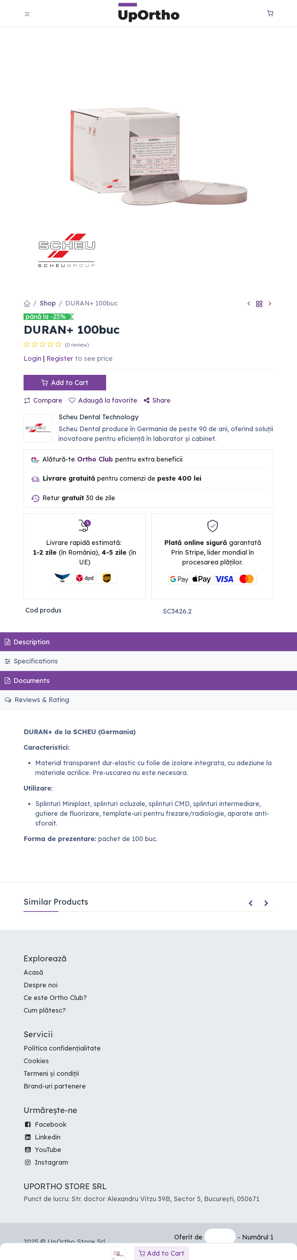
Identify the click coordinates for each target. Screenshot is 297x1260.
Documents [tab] (31, 680)
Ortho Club (95, 459)
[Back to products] (259, 303)
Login (32, 358)
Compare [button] (47, 400)
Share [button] (161, 400)
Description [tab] (31, 642)
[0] (270, 13)
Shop (47, 303)
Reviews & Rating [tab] (41, 700)
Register (59, 358)
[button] (250, 903)
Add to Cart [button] (68, 382)
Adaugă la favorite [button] (107, 400)
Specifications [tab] (35, 661)
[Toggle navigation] (27, 13)
